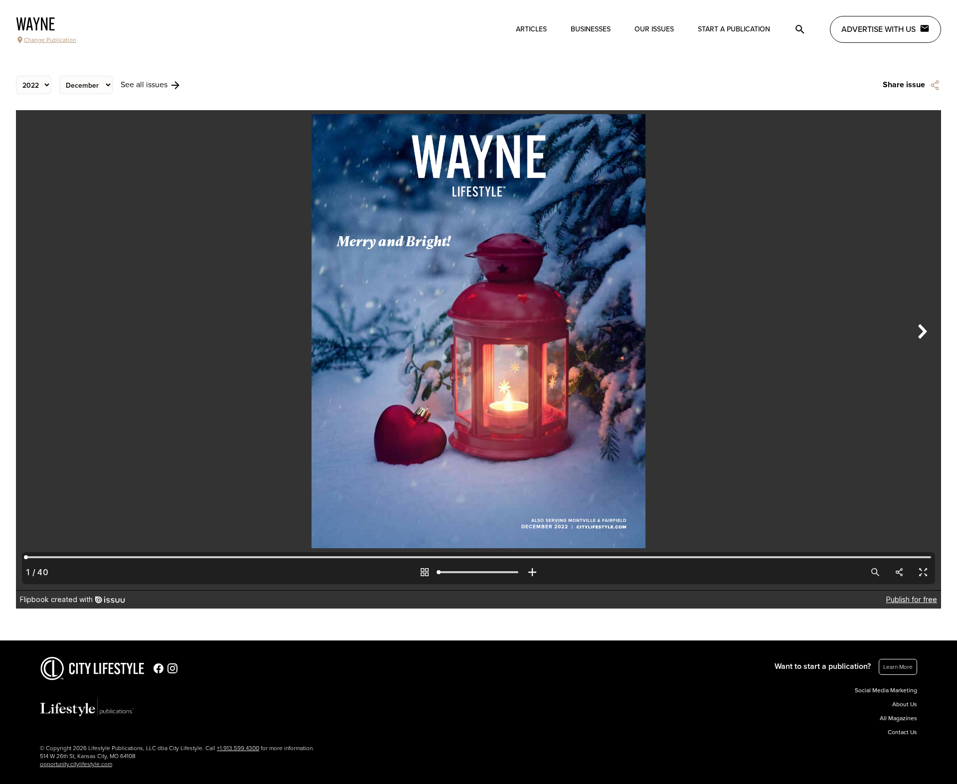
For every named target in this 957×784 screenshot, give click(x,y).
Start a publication (734, 29)
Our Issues (654, 29)
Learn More (898, 666)
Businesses (591, 29)
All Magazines (898, 718)
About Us (904, 704)
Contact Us (902, 732)
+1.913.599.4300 (238, 748)
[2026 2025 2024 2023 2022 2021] (33, 85)
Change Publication (50, 39)
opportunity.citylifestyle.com (76, 764)
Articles (531, 29)
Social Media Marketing (886, 690)
